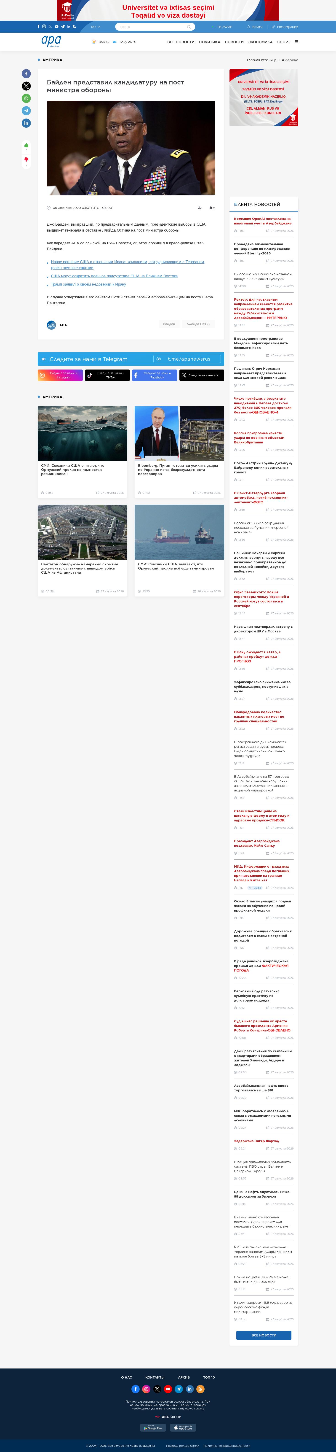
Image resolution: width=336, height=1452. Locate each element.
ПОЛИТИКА (209, 42)
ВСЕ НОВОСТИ (181, 42)
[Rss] (74, 27)
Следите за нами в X (204, 375)
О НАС (126, 1377)
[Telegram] (63, 27)
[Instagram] (44, 26)
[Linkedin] (68, 27)
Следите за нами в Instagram (63, 375)
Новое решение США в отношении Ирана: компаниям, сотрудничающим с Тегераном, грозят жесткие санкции (128, 265)
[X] (50, 27)
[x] (157, 1389)
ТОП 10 (209, 1377)
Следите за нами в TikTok (110, 375)
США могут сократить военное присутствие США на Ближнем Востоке (114, 276)
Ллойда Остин (199, 324)
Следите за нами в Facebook (157, 375)
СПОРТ (283, 42)
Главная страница (262, 60)
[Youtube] (57, 27)
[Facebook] (39, 26)
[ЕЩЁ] (294, 41)
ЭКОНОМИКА (260, 42)
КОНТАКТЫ (155, 1377)
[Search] (189, 27)
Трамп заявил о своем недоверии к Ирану (88, 284)
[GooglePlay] (153, 1428)
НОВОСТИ (234, 42)
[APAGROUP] (168, 1417)
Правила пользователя (182, 1445)
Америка (290, 60)
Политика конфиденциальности (227, 1445)
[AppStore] (183, 1428)
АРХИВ (184, 1377)
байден (169, 324)
